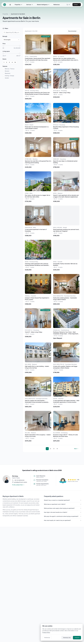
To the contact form (17, 484)
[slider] (3, 45)
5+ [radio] (15, 62)
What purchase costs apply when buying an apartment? (59, 508)
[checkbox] (3, 68)
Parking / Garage (9, 75)
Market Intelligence (42, 4)
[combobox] (73, 31)
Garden (7, 78)
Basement (7, 73)
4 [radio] (12, 62)
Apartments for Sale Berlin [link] (18, 14)
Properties (17, 4)
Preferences (47, 637)
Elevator (7, 71)
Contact (76, 4)
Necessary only (67, 637)
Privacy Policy (46, 632)
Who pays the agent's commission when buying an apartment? (61, 516)
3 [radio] (9, 62)
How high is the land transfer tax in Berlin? (55, 512)
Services (28, 4)
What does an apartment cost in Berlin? (54, 504)
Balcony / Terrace (9, 68)
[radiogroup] (10, 62)
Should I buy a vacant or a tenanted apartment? (57, 500)
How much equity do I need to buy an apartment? (57, 520)
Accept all (77, 637)
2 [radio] (6, 62)
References (56, 4)
